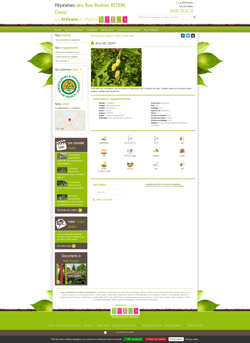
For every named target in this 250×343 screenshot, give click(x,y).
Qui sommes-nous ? (74, 30)
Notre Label (103, 325)
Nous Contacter (151, 30)
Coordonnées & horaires (123, 325)
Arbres (118, 36)
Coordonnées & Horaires (128, 30)
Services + (89, 325)
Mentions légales (173, 325)
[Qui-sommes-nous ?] (69, 86)
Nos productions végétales (68, 40)
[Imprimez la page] (193, 36)
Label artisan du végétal (67, 56)
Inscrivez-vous (64, 246)
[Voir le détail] (62, 156)
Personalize (176, 339)
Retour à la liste (104, 199)
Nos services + (62, 61)
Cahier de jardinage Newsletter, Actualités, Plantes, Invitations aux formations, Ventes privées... (70, 236)
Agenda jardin (107, 30)
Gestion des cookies (152, 325)
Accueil (58, 30)
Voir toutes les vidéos (67, 210)
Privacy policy (191, 339)
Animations (92, 30)
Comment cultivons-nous (69, 325)
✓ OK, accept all (133, 339)
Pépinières (90, 9)
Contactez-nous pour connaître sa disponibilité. (164, 186)
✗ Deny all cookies (156, 339)
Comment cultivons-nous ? (68, 52)
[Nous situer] (70, 120)
